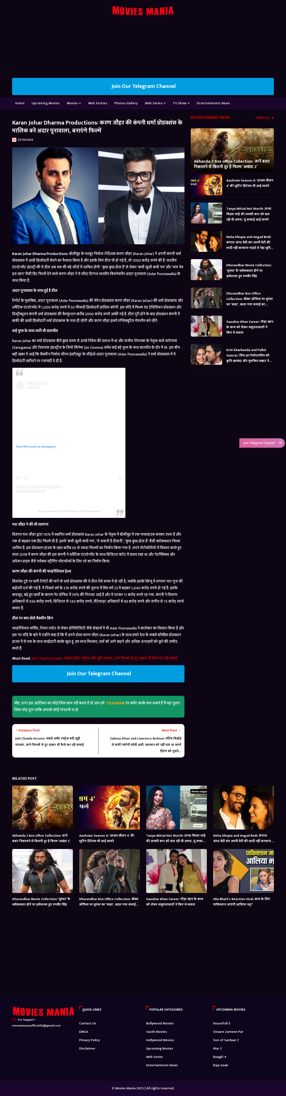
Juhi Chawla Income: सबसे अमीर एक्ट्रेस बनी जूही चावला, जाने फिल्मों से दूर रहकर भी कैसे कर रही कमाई (104, 658)
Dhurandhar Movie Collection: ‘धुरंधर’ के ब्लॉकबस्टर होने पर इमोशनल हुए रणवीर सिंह (249, 270)
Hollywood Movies (160, 1040)
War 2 (217, 1048)
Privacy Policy (89, 1040)
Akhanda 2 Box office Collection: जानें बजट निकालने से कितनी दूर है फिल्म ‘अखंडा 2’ (232, 164)
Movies (73, 103)
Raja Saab (220, 1065)
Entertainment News (213, 103)
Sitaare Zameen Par (228, 1032)
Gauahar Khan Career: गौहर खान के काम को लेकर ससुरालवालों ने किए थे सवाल (249, 327)
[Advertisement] (143, 48)
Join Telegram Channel (258, 443)
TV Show (180, 103)
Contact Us (87, 1023)
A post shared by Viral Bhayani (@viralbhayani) (69, 511)
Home (19, 103)
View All (263, 118)
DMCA (83, 1032)
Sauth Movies (156, 1032)
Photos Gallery (126, 103)
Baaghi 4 (219, 1057)
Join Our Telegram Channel (143, 86)
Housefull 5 (221, 1023)
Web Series (154, 103)
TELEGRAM (115, 703)
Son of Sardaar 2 (226, 1040)
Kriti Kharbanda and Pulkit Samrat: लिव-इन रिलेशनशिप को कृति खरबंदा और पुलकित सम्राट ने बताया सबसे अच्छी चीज (247, 355)
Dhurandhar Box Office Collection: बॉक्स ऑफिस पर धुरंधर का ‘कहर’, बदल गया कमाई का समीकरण (249, 299)
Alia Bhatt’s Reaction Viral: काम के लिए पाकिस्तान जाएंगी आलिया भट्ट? (241, 901)
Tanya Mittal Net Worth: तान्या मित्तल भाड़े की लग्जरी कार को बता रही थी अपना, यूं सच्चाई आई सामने (248, 214)
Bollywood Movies (160, 1023)
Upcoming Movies (46, 103)
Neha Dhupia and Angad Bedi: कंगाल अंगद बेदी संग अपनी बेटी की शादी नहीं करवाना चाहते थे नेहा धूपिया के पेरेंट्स (250, 242)
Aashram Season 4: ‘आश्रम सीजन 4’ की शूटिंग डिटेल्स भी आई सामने (249, 183)
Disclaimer (87, 1048)
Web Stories (97, 103)
